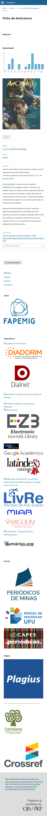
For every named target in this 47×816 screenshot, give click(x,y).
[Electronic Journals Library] (23, 441)
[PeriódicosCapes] (23, 648)
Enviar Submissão (13, 262)
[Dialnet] (23, 360)
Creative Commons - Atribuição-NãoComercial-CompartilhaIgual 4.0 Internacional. (22, 786)
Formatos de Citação (12, 246)
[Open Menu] (2, 2)
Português (8, 285)
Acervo (12, 8)
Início (5, 8)
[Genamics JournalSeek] (11, 449)
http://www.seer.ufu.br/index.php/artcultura (24, 781)
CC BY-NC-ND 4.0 (9, 184)
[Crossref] (23, 767)
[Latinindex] (23, 476)
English (7, 277)
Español (7, 281)
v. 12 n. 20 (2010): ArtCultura (28, 8)
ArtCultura (10, 2)
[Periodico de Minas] (23, 603)
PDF (7, 137)
